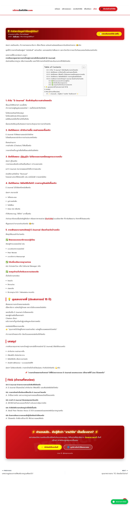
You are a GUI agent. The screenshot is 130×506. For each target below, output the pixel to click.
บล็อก (95, 9)
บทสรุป (48, 89)
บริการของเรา (66, 9)
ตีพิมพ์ (23, 156)
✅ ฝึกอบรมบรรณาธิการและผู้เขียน (60, 81)
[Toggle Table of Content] (83, 67)
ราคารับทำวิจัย (77, 9)
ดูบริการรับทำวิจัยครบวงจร (78, 447)
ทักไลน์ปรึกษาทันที (49, 447)
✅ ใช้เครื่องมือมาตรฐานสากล (59, 83)
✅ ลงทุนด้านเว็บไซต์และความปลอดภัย (62, 85)
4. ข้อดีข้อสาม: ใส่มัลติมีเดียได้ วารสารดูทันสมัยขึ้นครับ (65, 77)
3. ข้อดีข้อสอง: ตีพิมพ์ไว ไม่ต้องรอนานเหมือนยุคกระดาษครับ (67, 74)
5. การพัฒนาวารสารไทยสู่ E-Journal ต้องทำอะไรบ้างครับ (66, 79)
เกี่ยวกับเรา (87, 9)
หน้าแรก (57, 9)
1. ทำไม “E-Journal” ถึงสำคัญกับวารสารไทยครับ (63, 70)
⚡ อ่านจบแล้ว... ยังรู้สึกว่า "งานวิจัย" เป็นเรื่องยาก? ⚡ (63, 94)
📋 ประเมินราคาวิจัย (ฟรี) (109, 34)
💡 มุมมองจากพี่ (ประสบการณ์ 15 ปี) (56, 87)
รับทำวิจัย (23, 10)
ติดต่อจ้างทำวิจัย (108, 9)
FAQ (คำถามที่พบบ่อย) (52, 92)
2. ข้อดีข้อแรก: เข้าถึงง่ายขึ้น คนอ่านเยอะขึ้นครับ (63, 72)
